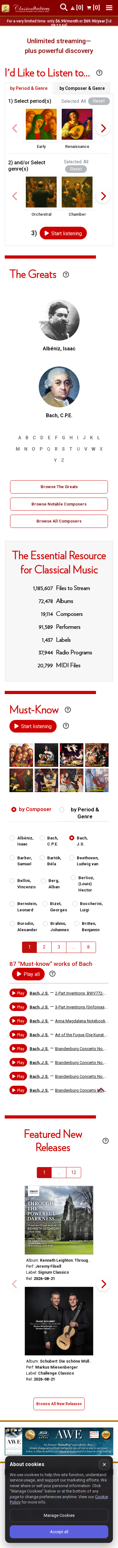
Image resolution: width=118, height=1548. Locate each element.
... (73, 946)
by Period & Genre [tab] (29, 88)
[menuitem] (29, 947)
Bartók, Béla (54, 861)
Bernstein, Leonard (27, 906)
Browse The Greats (59, 486)
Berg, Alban (53, 883)
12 (73, 1172)
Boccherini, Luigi (91, 906)
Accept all (59, 1531)
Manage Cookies (59, 1515)
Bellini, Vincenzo (26, 883)
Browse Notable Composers (59, 504)
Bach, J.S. (82, 841)
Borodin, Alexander (27, 926)
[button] (41, 124)
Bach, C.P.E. (52, 841)
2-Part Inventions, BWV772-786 (82, 993)
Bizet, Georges (58, 906)
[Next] (103, 128)
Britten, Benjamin (90, 926)
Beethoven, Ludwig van (87, 861)
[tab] (34, 811)
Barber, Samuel (24, 861)
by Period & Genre (85, 813)
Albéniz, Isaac (25, 841)
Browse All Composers (59, 521)
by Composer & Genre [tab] (82, 88)
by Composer (35, 809)
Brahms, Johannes (59, 926)
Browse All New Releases (59, 1404)
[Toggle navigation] (109, 8)
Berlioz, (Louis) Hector (86, 883)
